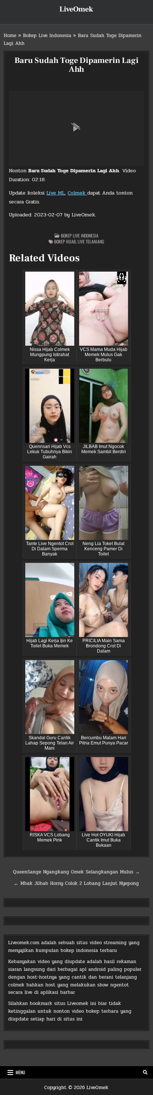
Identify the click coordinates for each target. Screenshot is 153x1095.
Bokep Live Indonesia (47, 35)
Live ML (55, 193)
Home (10, 35)
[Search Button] (145, 1072)
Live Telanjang (91, 241)
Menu (20, 1072)
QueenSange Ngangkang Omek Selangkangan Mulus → (76, 872)
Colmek (77, 193)
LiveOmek (76, 9)
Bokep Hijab (65, 241)
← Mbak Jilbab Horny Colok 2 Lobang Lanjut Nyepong (76, 883)
